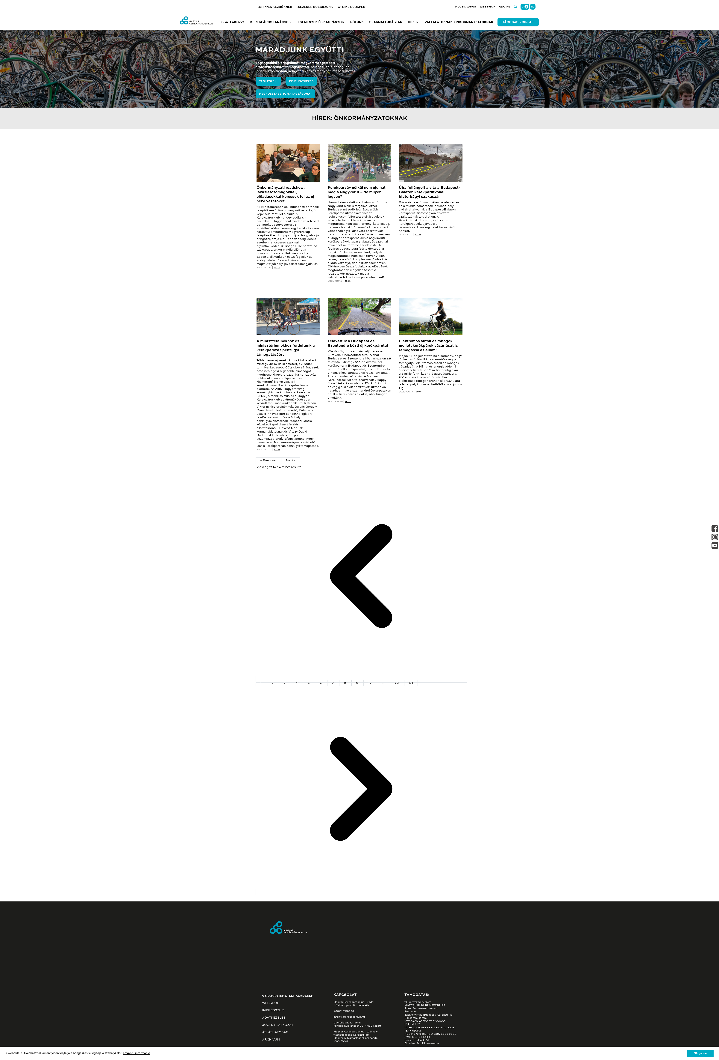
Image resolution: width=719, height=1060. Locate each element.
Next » (290, 460)
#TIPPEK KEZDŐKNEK (275, 7)
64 (411, 682)
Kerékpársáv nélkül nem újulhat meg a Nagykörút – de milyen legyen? (357, 192)
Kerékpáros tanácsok (270, 22)
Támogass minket (518, 22)
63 (397, 682)
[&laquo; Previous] (361, 679)
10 (370, 682)
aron (277, 267)
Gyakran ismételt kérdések (287, 995)
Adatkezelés (274, 1017)
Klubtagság (465, 6)
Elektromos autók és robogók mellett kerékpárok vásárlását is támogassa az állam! (428, 345)
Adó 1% (504, 6)
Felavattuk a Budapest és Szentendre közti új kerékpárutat (358, 343)
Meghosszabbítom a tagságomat (285, 94)
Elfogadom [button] (700, 1053)
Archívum (271, 1039)
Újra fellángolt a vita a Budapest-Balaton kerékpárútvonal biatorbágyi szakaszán (429, 192)
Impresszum (273, 1010)
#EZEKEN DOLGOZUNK (315, 7)
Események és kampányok (321, 22)
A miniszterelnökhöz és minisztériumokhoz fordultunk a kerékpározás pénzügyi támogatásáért (286, 348)
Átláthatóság (275, 1032)
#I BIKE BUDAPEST (352, 7)
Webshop (487, 6)
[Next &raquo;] (361, 892)
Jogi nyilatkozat (277, 1025)
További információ (136, 1053)
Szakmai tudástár (385, 22)
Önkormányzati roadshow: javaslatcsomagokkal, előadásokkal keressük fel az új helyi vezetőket (285, 194)
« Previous (268, 460)
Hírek (413, 22)
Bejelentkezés (301, 81)
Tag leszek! (268, 81)
